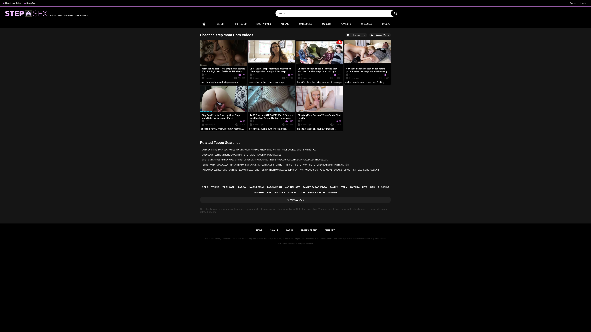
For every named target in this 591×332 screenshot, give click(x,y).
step (281, 82)
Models (326, 24)
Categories (305, 24)
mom (220, 129)
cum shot (329, 129)
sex (269, 192)
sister (292, 192)
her (314, 82)
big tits (300, 129)
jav (202, 82)
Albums (285, 24)
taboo (242, 187)
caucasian (310, 129)
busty (284, 129)
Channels (366, 24)
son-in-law (254, 82)
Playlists (345, 24)
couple (320, 129)
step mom (254, 129)
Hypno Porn (31, 3)
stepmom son (231, 82)
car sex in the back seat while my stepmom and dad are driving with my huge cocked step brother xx (259, 149)
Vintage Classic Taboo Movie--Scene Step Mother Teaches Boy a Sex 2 (339, 170)
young (215, 187)
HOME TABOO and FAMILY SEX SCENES (68, 15)
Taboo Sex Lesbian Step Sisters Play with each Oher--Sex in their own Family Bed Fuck (249, 170)
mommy (228, 129)
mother (326, 82)
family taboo (316, 192)
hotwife (301, 82)
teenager (228, 187)
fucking (380, 82)
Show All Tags (295, 200)
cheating (205, 129)
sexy (275, 82)
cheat (369, 82)
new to (356, 82)
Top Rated (241, 24)
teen (344, 187)
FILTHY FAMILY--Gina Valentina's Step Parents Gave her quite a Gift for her (242, 165)
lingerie (276, 129)
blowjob (383, 187)
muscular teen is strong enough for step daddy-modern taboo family (241, 155)
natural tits (358, 187)
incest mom (256, 187)
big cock (279, 192)
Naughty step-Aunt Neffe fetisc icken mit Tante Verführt (319, 165)
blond (308, 82)
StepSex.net (292, 244)
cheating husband (214, 82)
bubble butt (266, 129)
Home (204, 24)
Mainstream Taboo (13, 3)
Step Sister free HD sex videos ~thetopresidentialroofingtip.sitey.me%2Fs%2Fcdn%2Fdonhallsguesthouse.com (265, 159)
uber (270, 82)
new (362, 82)
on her (264, 82)
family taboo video (315, 187)
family (214, 129)
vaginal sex (292, 187)
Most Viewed (263, 24)
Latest (221, 24)
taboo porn (274, 187)
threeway (335, 82)
